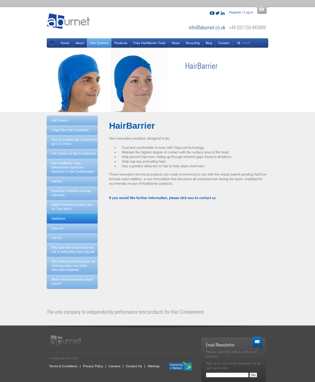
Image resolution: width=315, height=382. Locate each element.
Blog (209, 43)
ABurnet (69, 21)
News (52, 43)
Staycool (57, 228)
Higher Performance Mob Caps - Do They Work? (72, 207)
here (191, 198)
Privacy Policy (93, 366)
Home (65, 43)
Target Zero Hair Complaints (70, 130)
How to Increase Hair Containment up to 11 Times (74, 142)
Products (120, 43)
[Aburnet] (68, 341)
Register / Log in (241, 12)
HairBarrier (58, 218)
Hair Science (99, 43)
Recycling (193, 43)
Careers (114, 366)
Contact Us (134, 366)
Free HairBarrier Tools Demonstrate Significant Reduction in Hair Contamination (72, 167)
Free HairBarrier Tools (149, 43)
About (79, 43)
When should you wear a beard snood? (71, 281)
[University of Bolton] (180, 366)
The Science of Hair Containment (73, 153)
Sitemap (154, 366)
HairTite (56, 238)
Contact (223, 43)
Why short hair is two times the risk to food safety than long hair (73, 250)
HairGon (56, 181)
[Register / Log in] (262, 10)
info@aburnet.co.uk (207, 27)
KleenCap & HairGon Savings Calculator (71, 193)
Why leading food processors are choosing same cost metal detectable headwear (73, 266)
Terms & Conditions (63, 366)
